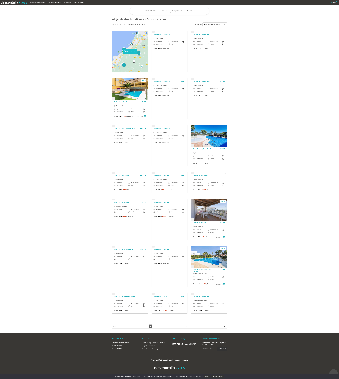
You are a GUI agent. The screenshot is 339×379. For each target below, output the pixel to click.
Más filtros (190, 11)
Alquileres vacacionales (37, 2)
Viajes (334, 2)
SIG (224, 326)
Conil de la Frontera (129, 128)
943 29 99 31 (117, 346)
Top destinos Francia (54, 2)
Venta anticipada (79, 2)
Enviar (222, 349)
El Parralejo (166, 34)
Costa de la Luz (149, 11)
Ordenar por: (199, 24)
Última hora (67, 2)
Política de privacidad (166, 360)
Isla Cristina (127, 102)
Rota (204, 222)
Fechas (163, 11)
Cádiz (165, 296)
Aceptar (207, 376)
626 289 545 (117, 349)
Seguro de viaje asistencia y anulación (153, 343)
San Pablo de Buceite (130, 296)
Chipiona (126, 175)
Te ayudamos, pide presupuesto (152, 349)
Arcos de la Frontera (209, 149)
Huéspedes (175, 11)
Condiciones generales (181, 360)
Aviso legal (154, 360)
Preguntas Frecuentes (149, 346)
